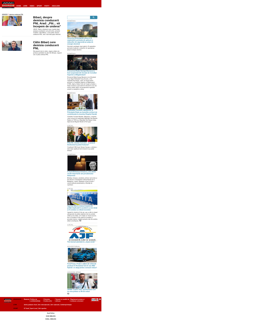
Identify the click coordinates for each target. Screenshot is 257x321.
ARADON (5, 14)
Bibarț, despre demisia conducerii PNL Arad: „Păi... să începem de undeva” (47, 22)
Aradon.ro (17, 299)
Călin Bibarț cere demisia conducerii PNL (46, 45)
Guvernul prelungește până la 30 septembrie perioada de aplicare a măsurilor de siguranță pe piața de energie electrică (80, 41)
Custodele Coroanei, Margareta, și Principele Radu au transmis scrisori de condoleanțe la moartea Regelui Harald (82, 112)
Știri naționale (55, 304)
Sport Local (33, 308)
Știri (15, 304)
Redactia (26, 299)
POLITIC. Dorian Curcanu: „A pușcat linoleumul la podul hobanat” (81, 144)
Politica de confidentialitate (35, 300)
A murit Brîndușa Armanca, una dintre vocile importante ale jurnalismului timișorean (81, 173)
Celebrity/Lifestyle (66, 304)
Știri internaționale (43, 304)
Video (32, 6)
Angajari (56, 6)
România (71, 21)
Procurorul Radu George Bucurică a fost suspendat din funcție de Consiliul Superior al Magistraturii (82, 73)
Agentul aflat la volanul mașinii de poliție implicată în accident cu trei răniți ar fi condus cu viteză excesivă (82, 208)
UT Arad (26, 308)
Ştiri (25, 6)
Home (18, 6)
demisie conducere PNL (16, 14)
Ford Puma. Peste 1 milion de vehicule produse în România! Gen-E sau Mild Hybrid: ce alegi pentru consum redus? (82, 265)
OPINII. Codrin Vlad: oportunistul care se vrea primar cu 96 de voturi (81, 290)
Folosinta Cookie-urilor (48, 300)
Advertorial (73, 246)
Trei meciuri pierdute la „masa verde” (81, 242)
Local (70, 126)
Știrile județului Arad (30, 304)
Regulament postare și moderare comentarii (77, 300)
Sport (39, 6)
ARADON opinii (74, 272)
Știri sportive (42, 308)
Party (46, 6)
